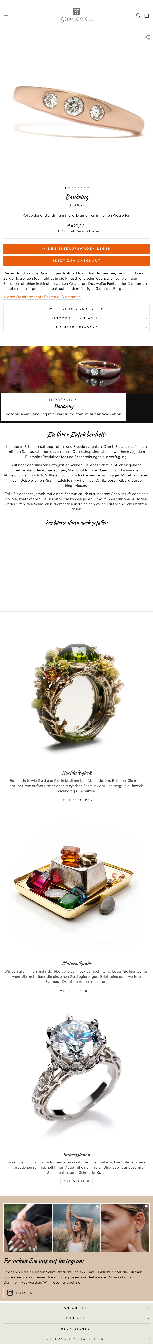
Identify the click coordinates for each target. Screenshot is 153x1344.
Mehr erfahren (76, 991)
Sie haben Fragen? (76, 327)
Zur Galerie (76, 1181)
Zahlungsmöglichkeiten (75, 1339)
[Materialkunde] (76, 883)
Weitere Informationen (76, 309)
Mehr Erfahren (76, 800)
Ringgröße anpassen (77, 318)
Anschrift (75, 1308)
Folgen (24, 1293)
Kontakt (75, 1318)
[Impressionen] (76, 1074)
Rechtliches (75, 1328)
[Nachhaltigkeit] (76, 693)
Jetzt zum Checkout (76, 260)
